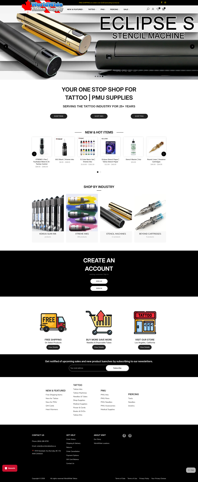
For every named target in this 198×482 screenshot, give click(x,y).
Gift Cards (50, 406)
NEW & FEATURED (75, 9)
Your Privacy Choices (158, 478)
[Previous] (5, 46)
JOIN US (99, 281)
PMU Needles (106, 402)
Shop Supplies (79, 400)
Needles (131, 402)
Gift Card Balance (72, 459)
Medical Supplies (80, 404)
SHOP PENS (58, 116)
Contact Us (70, 463)
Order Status (71, 439)
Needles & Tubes (80, 396)
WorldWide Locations (101, 443)
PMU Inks (105, 394)
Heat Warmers (52, 409)
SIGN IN (99, 288)
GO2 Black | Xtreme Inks (64, 159)
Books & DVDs (79, 411)
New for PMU (51, 402)
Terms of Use (132, 478)
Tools (130, 398)
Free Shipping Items (54, 394)
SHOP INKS (99, 116)
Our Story (97, 439)
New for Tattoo (52, 398)
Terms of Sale (120, 478)
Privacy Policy (144, 478)
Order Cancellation (73, 451)
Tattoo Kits (77, 415)
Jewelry (131, 406)
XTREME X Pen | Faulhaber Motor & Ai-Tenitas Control (41, 161)
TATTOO (91, 9)
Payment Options (72, 455)
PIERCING (114, 9)
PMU (102, 9)
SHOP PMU (139, 116)
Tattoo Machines (80, 393)
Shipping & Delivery (73, 443)
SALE (126, 9)
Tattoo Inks (77, 389)
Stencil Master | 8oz (133, 159)
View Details (53, 347)
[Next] (192, 46)
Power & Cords (79, 407)
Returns (69, 447)
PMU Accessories (108, 406)
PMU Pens (105, 398)
